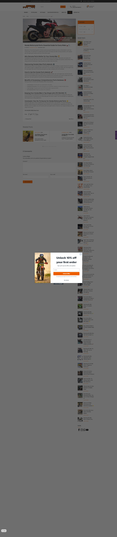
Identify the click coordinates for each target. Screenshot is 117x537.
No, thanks (66, 280)
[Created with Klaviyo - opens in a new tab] (58, 283)
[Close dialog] (81, 254)
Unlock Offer (66, 274)
